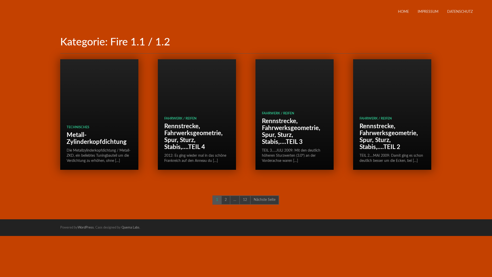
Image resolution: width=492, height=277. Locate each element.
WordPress (86, 227)
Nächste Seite (264, 200)
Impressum (428, 12)
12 (245, 200)
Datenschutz (460, 12)
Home (403, 12)
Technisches (78, 127)
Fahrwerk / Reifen (180, 118)
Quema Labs (130, 227)
